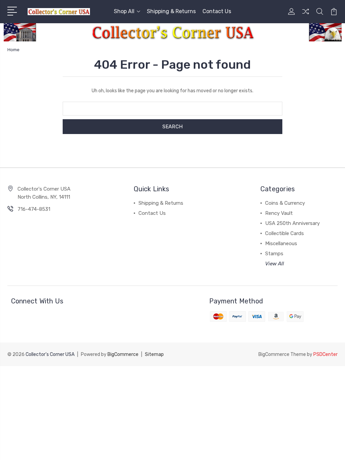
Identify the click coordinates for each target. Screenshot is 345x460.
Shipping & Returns (171, 11)
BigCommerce (122, 354)
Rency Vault (279, 213)
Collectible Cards (284, 233)
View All (274, 264)
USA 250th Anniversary (292, 223)
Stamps (274, 254)
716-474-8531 (34, 209)
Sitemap (154, 354)
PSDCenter (325, 354)
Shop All (124, 11)
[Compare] (305, 15)
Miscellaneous (281, 243)
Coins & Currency (285, 203)
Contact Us (216, 11)
